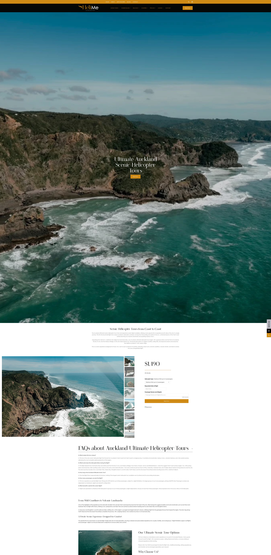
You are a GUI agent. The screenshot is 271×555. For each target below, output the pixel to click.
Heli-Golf (135, 8)
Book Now (187, 8)
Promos (152, 8)
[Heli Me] (88, 8)
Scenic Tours (114, 8)
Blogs (129, 2)
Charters (144, 8)
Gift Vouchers (121, 2)
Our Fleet (168, 8)
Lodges (160, 8)
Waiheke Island (125, 8)
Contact (135, 2)
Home (107, 2)
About (113, 2)
